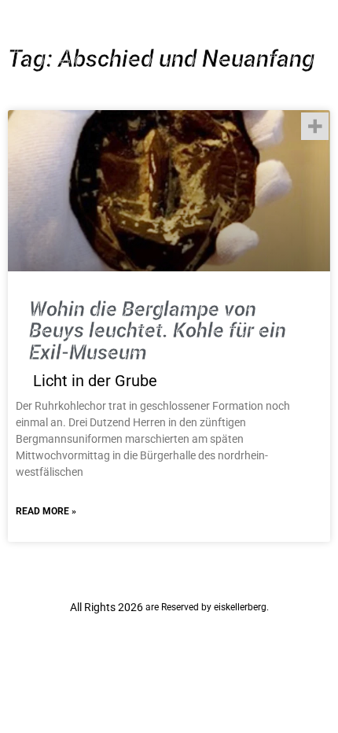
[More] (315, 126)
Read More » (46, 511)
